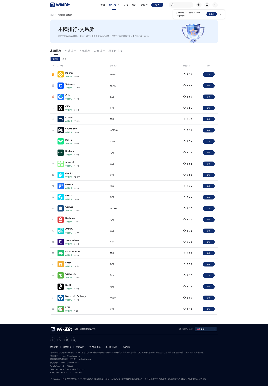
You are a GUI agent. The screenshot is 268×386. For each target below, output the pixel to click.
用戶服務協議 (94, 347)
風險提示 (80, 347)
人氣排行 (84, 50)
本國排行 (55, 50)
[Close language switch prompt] (220, 14)
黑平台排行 (115, 50)
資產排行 (99, 50)
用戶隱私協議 (111, 347)
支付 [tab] (64, 59)
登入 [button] (157, 4)
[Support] (207, 5)
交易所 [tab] (55, 59)
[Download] (215, 5)
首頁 (52, 14)
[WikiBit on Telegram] (66, 339)
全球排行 (70, 50)
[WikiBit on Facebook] (52, 339)
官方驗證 (126, 347)
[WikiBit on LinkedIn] (73, 339)
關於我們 (54, 347)
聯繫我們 (67, 347)
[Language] (199, 5)
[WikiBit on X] (59, 339)
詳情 (208, 74)
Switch (212, 14)
